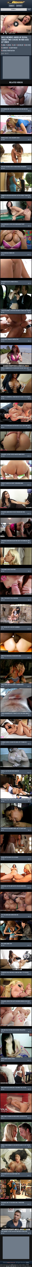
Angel (9, 45)
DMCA (27, 1262)
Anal (4, 45)
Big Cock (27, 45)
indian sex (13, 1265)
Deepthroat (13, 48)
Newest (12, 6)
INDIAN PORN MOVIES (11, 1266)
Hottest (19, 6)
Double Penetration (8, 50)
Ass (14, 45)
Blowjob (20, 45)
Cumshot (5, 48)
